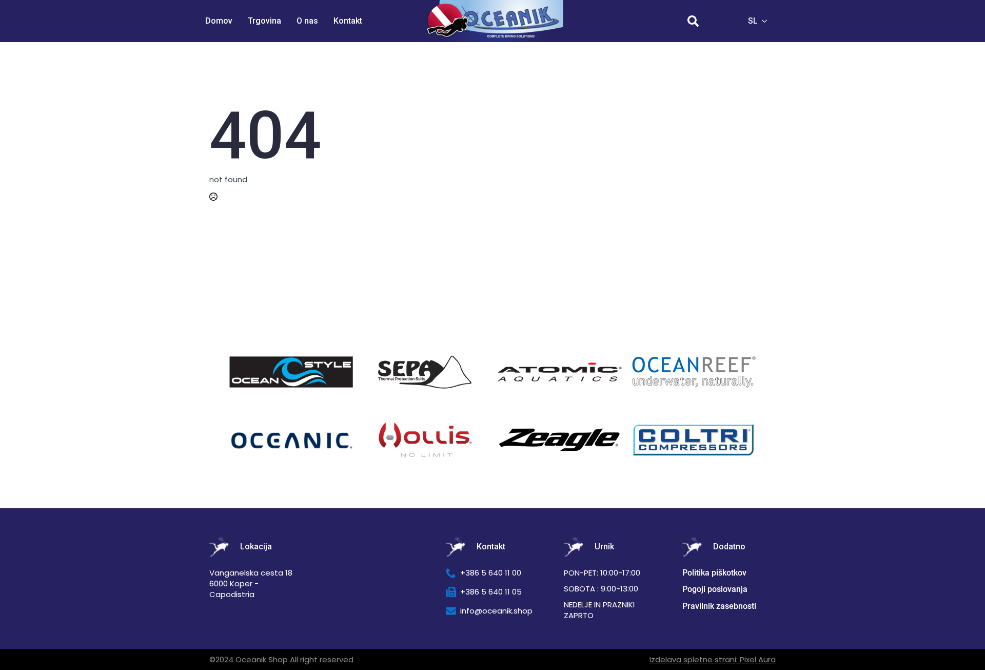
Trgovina (264, 21)
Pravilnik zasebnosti (719, 606)
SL (753, 21)
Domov (218, 21)
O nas (307, 21)
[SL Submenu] (767, 21)
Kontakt (347, 21)
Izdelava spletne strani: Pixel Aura (712, 659)
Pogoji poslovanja (714, 589)
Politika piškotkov (714, 573)
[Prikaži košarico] (722, 21)
